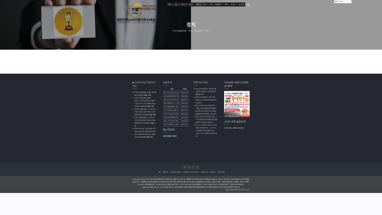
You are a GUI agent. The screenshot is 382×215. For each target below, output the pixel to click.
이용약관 (165, 172)
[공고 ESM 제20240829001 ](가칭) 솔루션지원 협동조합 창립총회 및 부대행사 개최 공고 (206, 119)
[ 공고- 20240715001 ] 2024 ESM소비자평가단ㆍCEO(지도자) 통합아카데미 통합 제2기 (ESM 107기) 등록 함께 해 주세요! (206, 130)
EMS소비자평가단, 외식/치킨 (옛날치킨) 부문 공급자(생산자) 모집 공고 (206, 100)
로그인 (233, 4)
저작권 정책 (204, 172)
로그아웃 (241, 4)
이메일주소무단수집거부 (190, 172)
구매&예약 (217, 4)
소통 (226, 4)
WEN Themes (245, 189)
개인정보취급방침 (175, 172)
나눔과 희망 (221, 172)
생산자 (191, 4)
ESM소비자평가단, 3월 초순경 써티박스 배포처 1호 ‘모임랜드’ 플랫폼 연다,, (205, 91)
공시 (204, 4)
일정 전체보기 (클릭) (170, 136)
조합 (169, 4)
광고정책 (212, 172)
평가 (198, 4)
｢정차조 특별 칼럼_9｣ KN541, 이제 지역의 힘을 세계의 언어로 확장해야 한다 (144, 120)
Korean (340, 1)
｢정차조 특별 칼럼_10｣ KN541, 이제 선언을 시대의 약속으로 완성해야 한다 (145, 111)
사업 (175, 4)
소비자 (183, 4)
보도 (211, 4)
